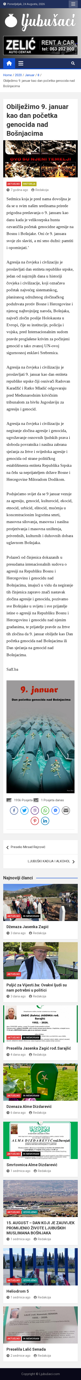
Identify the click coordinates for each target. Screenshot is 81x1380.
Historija (29, 184)
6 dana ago (18, 1112)
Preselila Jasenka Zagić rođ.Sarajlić (38, 1048)
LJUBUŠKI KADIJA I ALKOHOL (49, 861)
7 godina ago (19, 190)
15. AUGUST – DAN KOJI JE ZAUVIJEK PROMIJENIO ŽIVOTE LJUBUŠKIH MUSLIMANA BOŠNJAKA (40, 1228)
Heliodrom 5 (17, 1291)
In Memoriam (31, 916)
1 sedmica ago (20, 1171)
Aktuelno (14, 184)
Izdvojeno (30, 1212)
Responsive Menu (73, 4)
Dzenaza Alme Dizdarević (29, 1106)
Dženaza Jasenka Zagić (27, 926)
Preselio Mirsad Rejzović (28, 847)
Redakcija (42, 190)
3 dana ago (18, 933)
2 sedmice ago (20, 1355)
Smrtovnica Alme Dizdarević (31, 1164)
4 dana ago (18, 1054)
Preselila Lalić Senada (26, 1349)
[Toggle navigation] (21, 63)
